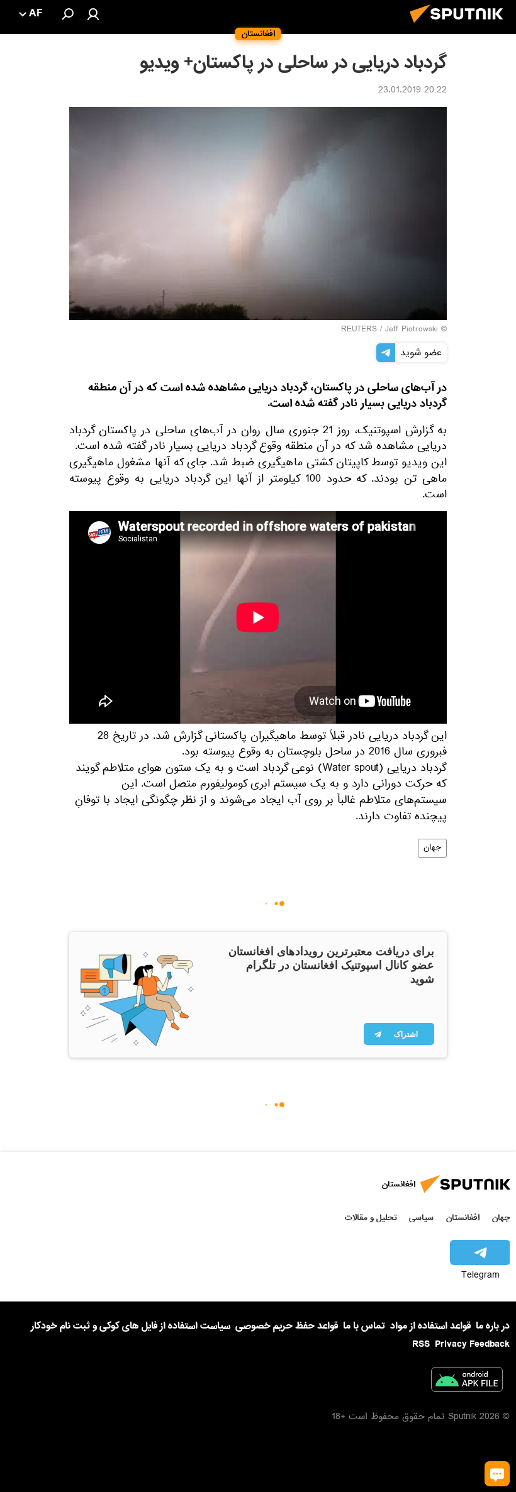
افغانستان (463, 1217)
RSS (421, 1344)
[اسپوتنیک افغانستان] (460, 26)
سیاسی (421, 1217)
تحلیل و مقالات (371, 1217)
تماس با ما (364, 1326)
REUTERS (359, 330)
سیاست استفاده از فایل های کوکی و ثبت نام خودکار (130, 1326)
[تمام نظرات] (497, 1473)
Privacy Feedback (472, 1345)
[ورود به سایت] (93, 13)
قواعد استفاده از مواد (430, 1326)
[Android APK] (467, 1382)
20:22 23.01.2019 (412, 91)
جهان (432, 848)
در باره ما (493, 1326)
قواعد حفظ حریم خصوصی (286, 1326)
